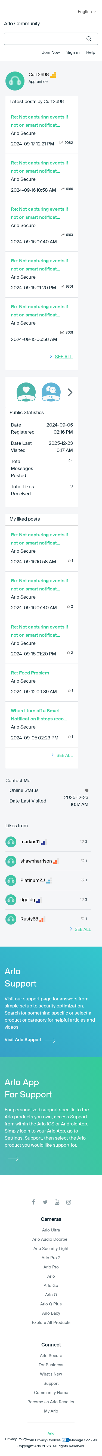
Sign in (73, 53)
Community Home (51, 1393)
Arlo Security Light (51, 1249)
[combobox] (51, 39)
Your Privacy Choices (44, 1440)
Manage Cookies (83, 1440)
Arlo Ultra (51, 1230)
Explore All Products (51, 1323)
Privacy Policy (16, 1439)
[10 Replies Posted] (51, 392)
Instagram (68, 1202)
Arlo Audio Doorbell (51, 1239)
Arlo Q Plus (51, 1304)
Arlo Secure (23, 133)
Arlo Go (51, 1286)
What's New (51, 1374)
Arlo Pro (51, 1267)
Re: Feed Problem (30, 673)
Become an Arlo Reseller (51, 1402)
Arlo (51, 1276)
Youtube (57, 1202)
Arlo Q (51, 1295)
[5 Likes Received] (26, 392)
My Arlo (8, 3)
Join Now (51, 53)
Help (90, 53)
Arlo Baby (51, 1313)
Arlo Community (22, 23)
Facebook (33, 1202)
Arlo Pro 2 (51, 1258)
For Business (51, 1365)
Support (51, 1384)
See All (64, 357)
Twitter (45, 1202)
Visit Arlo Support (23, 1040)
